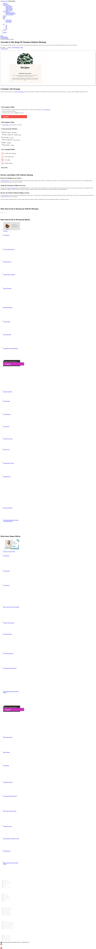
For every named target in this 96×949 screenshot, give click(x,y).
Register (5, 32)
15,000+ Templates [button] (6, 5)
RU (6, 28)
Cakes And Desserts (7, 288)
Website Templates (9, 6)
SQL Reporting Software (8, 653)
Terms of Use (6, 880)
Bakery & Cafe (6, 449)
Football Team (6, 765)
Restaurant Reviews (7, 261)
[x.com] (1, 946)
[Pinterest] (1, 948)
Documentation (6, 898)
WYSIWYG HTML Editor (8, 926)
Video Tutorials (8, 19)
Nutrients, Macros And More (9, 274)
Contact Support (9, 22)
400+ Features (5, 4)
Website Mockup (6, 940)
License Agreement (7, 882)
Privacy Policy (6, 881)
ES (6, 27)
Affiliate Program (6, 897)
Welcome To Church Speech (9, 551)
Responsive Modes (5, 180)
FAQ (4, 893)
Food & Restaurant (16, 47)
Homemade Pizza (6, 476)
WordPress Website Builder (11, 13)
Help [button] (4, 18)
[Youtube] (1, 944)
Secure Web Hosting (7, 634)
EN (6, 25)
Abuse (4, 886)
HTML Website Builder (10, 12)
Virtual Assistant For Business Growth (11, 838)
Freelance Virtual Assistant (8, 622)
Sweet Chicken (6, 426)
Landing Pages (6, 937)
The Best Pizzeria (6, 414)
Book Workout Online (7, 737)
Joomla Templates (9, 9)
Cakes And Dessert (7, 334)
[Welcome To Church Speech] (11, 550)
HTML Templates (9, 10)
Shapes (21, 47)
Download (5, 3)
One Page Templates (7, 914)
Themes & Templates (7, 904)
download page (47, 109)
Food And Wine (6, 571)
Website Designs (9, 7)
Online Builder (5, 124)
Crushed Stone (6, 555)
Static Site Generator (7, 927)
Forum (4, 899)
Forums (4, 16)
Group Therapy (6, 585)
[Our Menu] (11, 229)
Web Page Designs (7, 936)
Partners (4, 884)
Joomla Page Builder (9, 14)
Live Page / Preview (6, 195)
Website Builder (6, 921)
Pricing (4, 15)
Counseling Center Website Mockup (10, 348)
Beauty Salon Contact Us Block (9, 811)
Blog (4, 17)
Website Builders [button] (6, 11)
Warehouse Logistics (7, 826)
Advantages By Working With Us (10, 796)
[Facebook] (1, 942)
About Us (5, 883)
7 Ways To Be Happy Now (8, 249)
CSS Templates (6, 911)
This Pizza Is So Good (7, 438)
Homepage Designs (7, 938)
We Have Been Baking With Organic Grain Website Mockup (10, 521)
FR (6, 26)
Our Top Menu (6, 235)
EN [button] (4, 24)
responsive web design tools (13, 188)
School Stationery (6, 851)
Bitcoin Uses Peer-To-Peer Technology (11, 607)
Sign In (4, 30)
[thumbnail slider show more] (1, 213)
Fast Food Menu (6, 401)
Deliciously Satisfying (7, 391)
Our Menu (5, 231)
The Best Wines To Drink (8, 463)
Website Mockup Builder (19, 91)
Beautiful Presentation (7, 307)
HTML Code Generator (8, 928)
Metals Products (6, 752)
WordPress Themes (9, 8)
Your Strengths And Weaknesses (10, 668)
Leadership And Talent (8, 782)
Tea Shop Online (6, 321)
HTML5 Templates (7, 913)
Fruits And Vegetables (7, 507)
